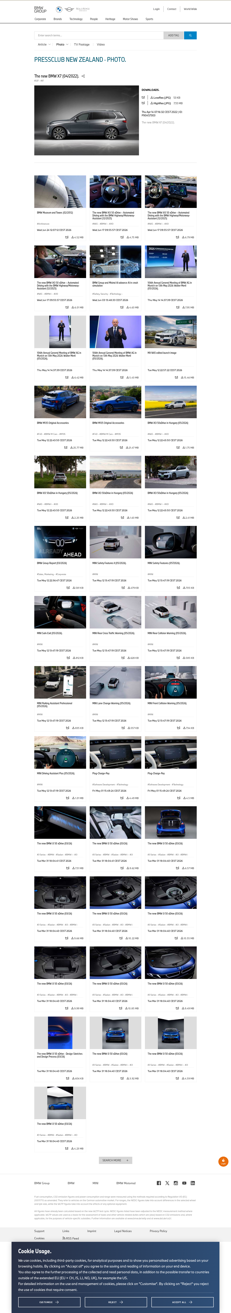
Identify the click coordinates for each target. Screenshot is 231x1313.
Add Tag (173, 35)
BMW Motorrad (126, 1183)
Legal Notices (123, 1231)
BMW (71, 1183)
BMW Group (42, 1183)
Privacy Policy (158, 1231)
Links (65, 1231)
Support (39, 1231)
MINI (95, 1183)
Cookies (39, 1238)
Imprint (91, 1231)
